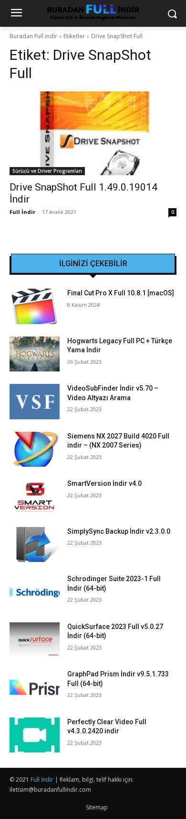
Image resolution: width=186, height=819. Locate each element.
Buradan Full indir (33, 36)
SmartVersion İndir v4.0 (104, 483)
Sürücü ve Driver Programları (47, 171)
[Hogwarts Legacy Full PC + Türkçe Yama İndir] (35, 354)
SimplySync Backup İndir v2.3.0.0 (118, 531)
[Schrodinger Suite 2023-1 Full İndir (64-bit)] (35, 592)
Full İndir (22, 211)
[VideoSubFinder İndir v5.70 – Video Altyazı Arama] (35, 401)
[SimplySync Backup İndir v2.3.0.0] (35, 544)
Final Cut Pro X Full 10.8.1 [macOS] (120, 293)
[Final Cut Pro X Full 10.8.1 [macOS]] (35, 306)
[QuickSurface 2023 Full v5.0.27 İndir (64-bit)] (35, 640)
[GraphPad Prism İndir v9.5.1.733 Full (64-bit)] (35, 687)
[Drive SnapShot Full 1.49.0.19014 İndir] (93, 133)
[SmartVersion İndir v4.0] (35, 497)
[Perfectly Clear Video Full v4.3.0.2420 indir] (35, 735)
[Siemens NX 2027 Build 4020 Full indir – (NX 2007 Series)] (35, 449)
